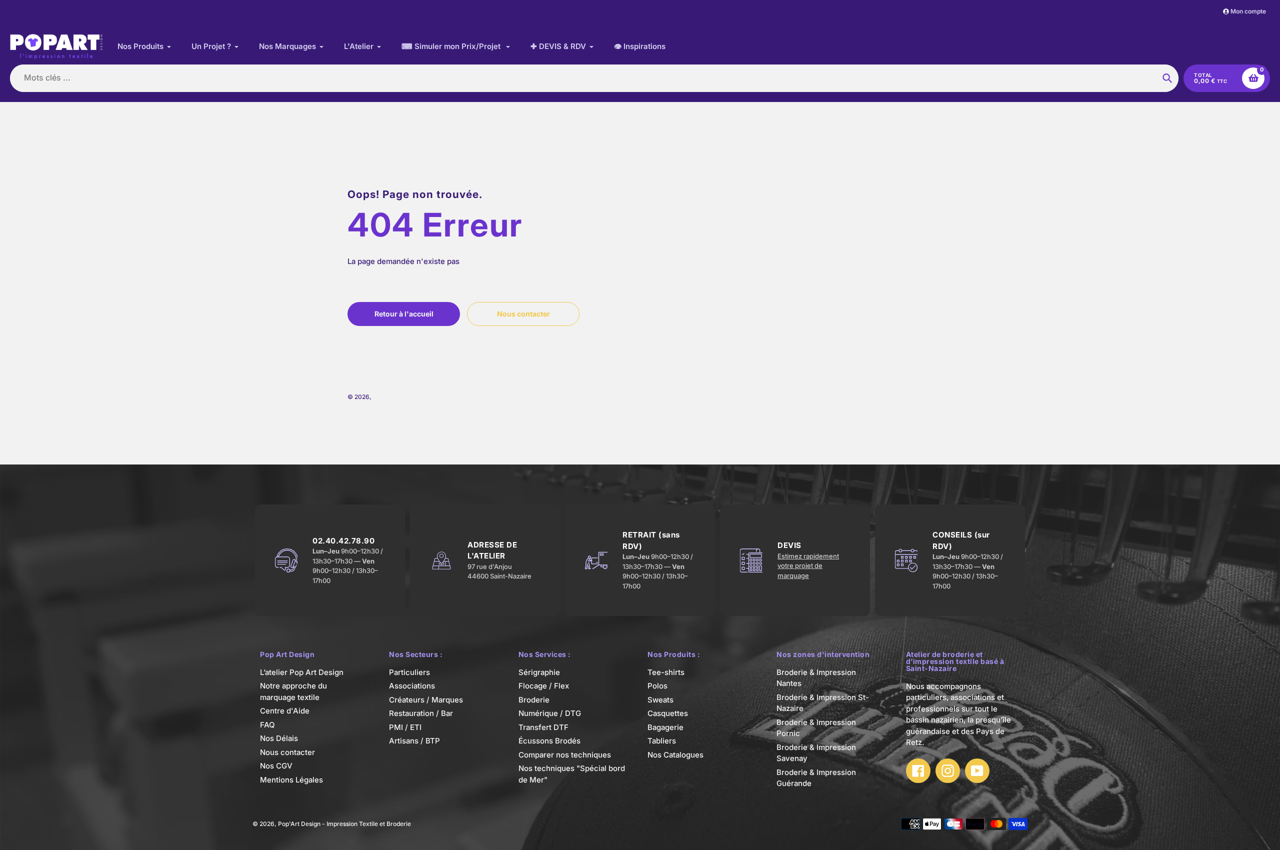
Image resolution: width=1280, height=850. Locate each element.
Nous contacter (287, 752)
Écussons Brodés (549, 741)
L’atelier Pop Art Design (302, 672)
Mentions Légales (291, 779)
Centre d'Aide (285, 711)
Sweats (661, 699)
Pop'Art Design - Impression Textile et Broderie (439, 396)
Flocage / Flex (543, 685)
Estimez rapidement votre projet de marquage (808, 566)
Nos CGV (276, 765)
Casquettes (668, 713)
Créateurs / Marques (426, 699)
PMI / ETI (405, 727)
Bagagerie (666, 727)
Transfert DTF (543, 727)
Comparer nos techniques (564, 755)
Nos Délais (279, 738)
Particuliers (409, 672)
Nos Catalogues (676, 755)
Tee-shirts (666, 672)
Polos (658, 685)
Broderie (534, 699)
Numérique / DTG (549, 713)
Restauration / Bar (421, 713)
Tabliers (662, 741)
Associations (412, 685)
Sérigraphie (539, 672)
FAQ (267, 725)
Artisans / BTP (414, 741)
